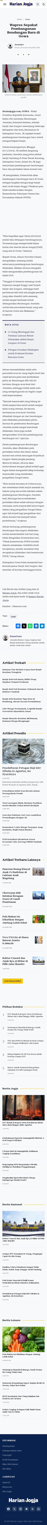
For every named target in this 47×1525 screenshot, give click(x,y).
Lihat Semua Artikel (12, 981)
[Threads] (32, 1509)
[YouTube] (26, 1509)
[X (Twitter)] (14, 1509)
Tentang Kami (8, 1446)
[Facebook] (8, 1509)
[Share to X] (24, 626)
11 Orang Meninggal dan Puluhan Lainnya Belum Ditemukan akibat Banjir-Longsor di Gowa (21, 337)
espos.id (6, 1482)
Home (19, 19)
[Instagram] (20, 1509)
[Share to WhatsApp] (30, 626)
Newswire (19, 45)
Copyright (7, 1455)
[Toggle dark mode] (43, 4)
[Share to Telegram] (42, 626)
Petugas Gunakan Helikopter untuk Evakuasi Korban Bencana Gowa (23, 353)
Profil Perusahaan (10, 1460)
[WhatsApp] (38, 1509)
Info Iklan (6, 1469)
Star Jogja (7, 1491)
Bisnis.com (7, 1487)
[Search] (37, 4)
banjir (13, 616)
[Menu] (4, 4)
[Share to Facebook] (18, 626)
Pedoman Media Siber (12, 1451)
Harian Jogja (9, 593)
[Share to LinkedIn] (36, 626)
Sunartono (16, 636)
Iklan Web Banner (10, 1464)
